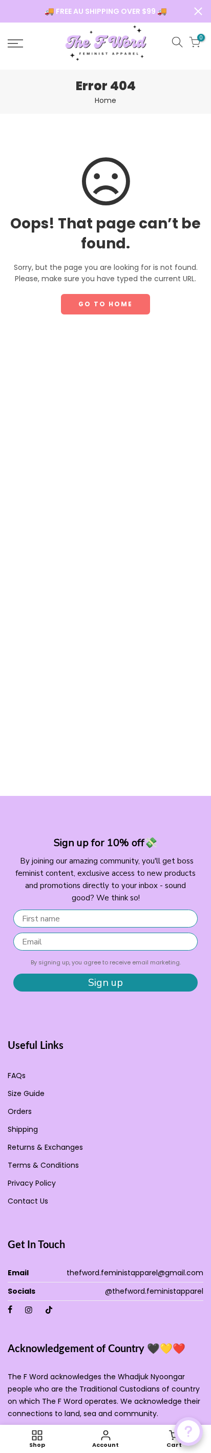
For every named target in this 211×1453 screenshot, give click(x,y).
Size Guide (26, 1093)
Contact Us (28, 1201)
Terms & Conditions (43, 1165)
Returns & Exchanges (45, 1147)
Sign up (105, 982)
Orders (20, 1111)
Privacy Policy (32, 1183)
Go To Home (105, 304)
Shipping (23, 1129)
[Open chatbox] (188, 1431)
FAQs (17, 1075)
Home (105, 100)
